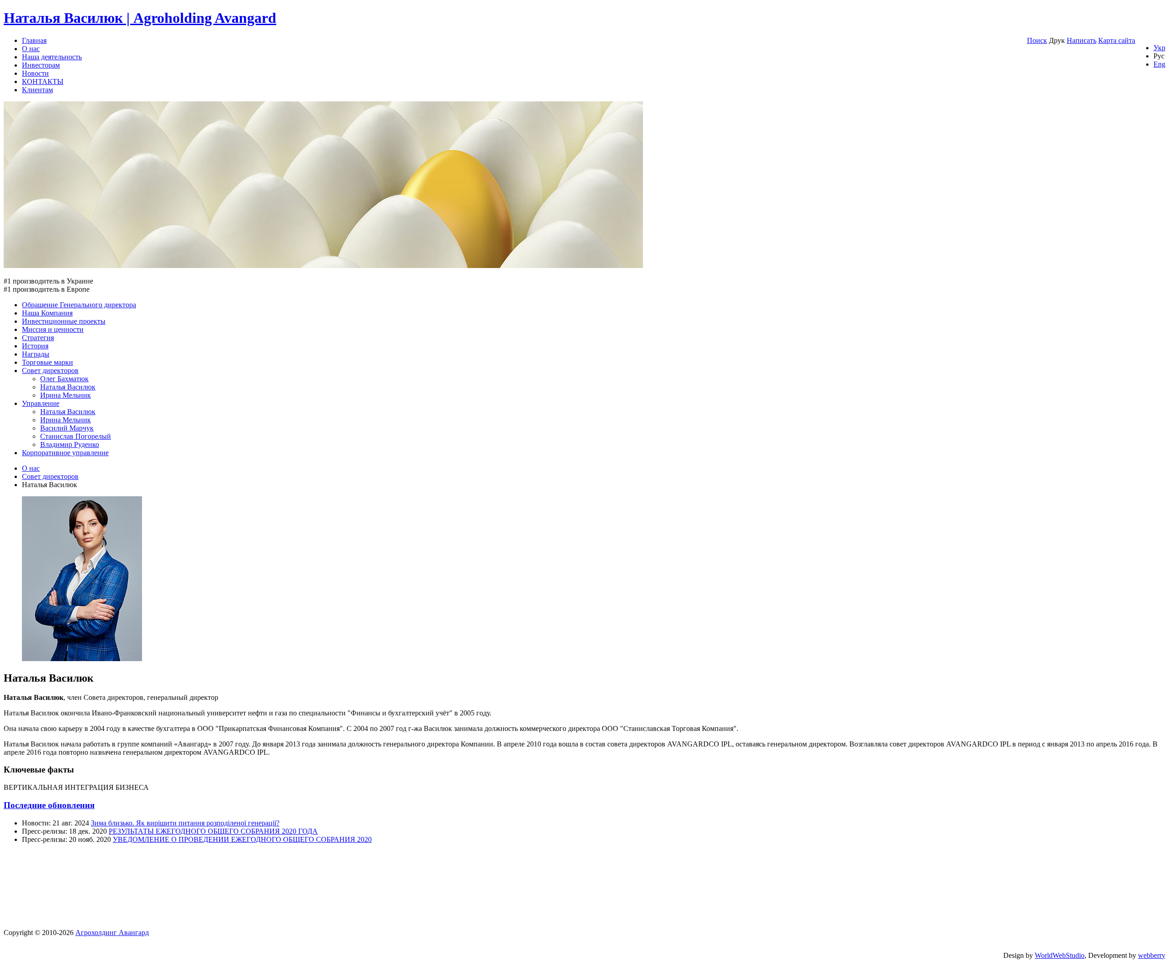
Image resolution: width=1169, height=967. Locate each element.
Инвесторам (41, 65)
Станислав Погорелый (75, 436)
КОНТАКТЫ (42, 81)
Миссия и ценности (53, 329)
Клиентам (37, 90)
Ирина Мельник (65, 395)
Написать (1081, 40)
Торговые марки (47, 362)
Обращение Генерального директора (79, 305)
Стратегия (38, 338)
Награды (35, 354)
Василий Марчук (67, 428)
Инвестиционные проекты (63, 321)
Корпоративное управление (65, 453)
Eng (1159, 64)
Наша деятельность (52, 57)
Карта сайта (1116, 40)
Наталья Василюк (67, 387)
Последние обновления (49, 805)
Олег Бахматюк (64, 379)
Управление (40, 403)
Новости (35, 73)
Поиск (1037, 40)
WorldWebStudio (1060, 955)
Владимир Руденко (69, 444)
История (35, 346)
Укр (1159, 48)
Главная (34, 40)
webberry (1151, 955)
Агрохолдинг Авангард (112, 932)
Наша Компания (47, 313)
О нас (31, 49)
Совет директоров (50, 370)
